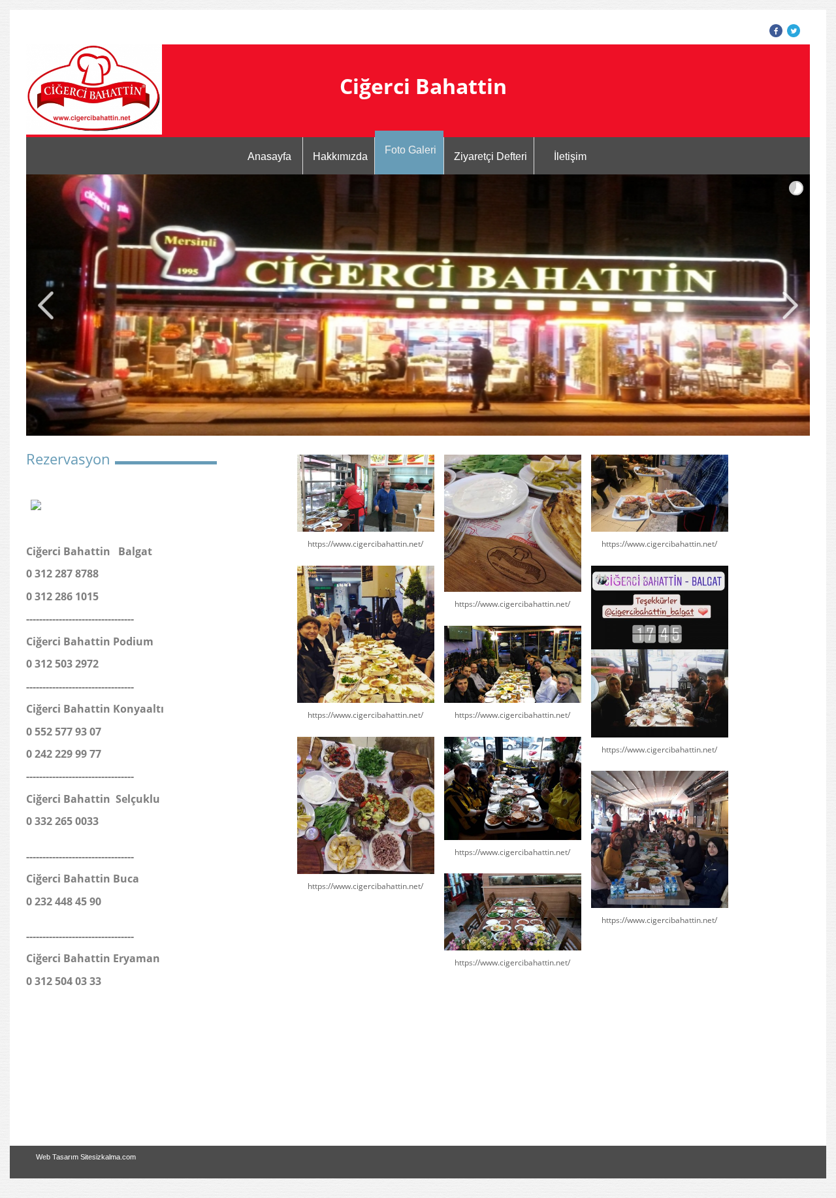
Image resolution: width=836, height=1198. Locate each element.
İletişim (570, 156)
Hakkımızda (340, 156)
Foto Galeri (410, 149)
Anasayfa (269, 156)
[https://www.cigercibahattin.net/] (365, 493)
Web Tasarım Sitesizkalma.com (86, 1157)
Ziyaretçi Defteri (490, 156)
